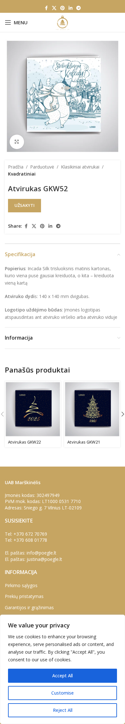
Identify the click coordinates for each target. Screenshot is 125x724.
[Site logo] (62, 22)
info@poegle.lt (41, 553)
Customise (62, 693)
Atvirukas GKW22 (24, 442)
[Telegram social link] (78, 8)
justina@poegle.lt (44, 559)
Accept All (62, 676)
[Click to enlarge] (17, 142)
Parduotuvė (42, 167)
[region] (62, 669)
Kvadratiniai (22, 174)
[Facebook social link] (46, 8)
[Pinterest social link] (62, 8)
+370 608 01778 (30, 540)
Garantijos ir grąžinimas (29, 607)
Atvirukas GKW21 (83, 442)
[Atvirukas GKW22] (33, 409)
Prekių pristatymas (24, 596)
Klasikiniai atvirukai (80, 167)
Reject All (62, 710)
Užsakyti (24, 205)
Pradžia (15, 167)
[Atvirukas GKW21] (92, 409)
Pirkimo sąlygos (21, 585)
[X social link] (54, 8)
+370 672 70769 (30, 534)
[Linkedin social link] (70, 8)
